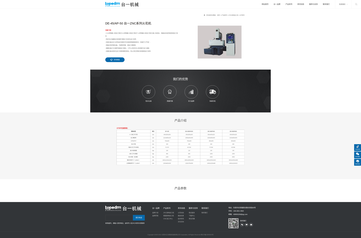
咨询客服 (117, 59)
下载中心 (192, 215)
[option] (220, 42)
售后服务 (192, 212)
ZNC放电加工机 (233, 15)
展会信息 (181, 215)
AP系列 (242, 15)
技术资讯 (181, 218)
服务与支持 (193, 208)
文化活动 (181, 222)
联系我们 (205, 208)
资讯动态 (181, 208)
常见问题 (192, 218)
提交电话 (139, 218)
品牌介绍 (155, 212)
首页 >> (219, 15)
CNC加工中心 (168, 218)
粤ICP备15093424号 (207, 234)
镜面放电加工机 (168, 215)
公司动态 (181, 212)
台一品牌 (155, 208)
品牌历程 (155, 215)
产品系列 (224, 15)
